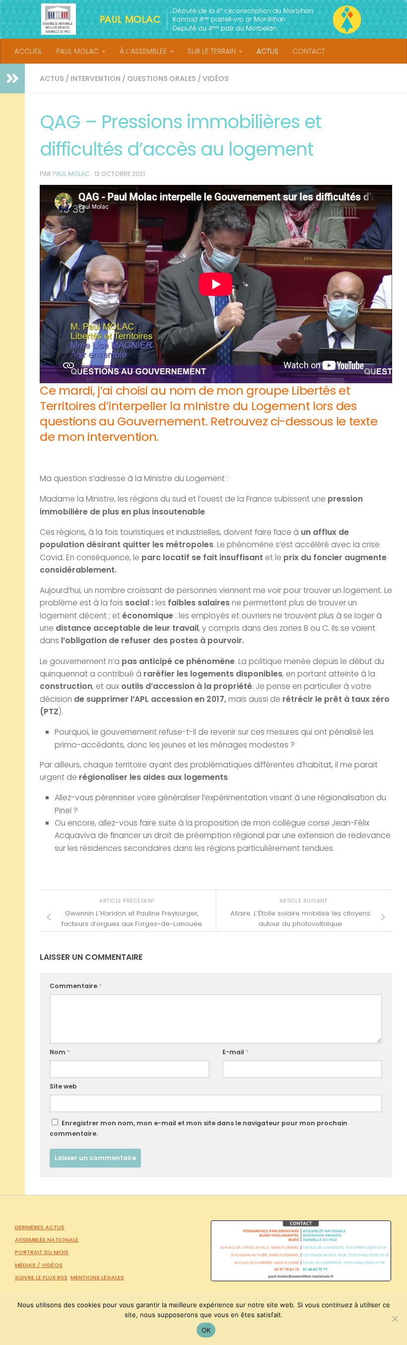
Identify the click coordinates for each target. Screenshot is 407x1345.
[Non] (395, 1319)
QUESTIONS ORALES (161, 79)
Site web (63, 1086)
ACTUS (267, 51)
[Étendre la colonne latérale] (12, 78)
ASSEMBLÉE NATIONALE (46, 1240)
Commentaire (76, 986)
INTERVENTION (95, 79)
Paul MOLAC (71, 173)
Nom (60, 1052)
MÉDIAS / (28, 1265)
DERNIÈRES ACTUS (40, 1227)
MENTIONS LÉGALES (97, 1277)
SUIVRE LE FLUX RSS (41, 1277)
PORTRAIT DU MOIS (41, 1252)
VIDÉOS (216, 79)
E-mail (235, 1052)
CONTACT (308, 51)
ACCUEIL (28, 51)
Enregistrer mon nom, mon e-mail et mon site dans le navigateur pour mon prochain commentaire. (198, 1128)
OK (206, 1330)
